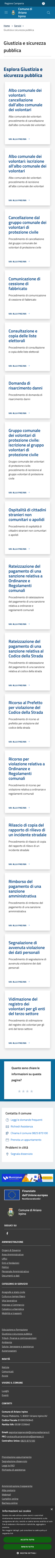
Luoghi (5, 1391)
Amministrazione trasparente (17, 1486)
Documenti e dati (11, 1275)
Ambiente (7, 1342)
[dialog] (27, 1532)
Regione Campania (14, 3)
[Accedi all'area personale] (43, 3)
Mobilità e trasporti (12, 1313)
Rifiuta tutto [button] (27, 1546)
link (11, 1533)
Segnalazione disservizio (14, 1461)
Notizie (5, 1367)
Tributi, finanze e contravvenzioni (19, 1338)
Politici (5, 1267)
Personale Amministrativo (15, 1271)
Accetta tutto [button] (27, 1539)
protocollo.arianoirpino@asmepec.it (25, 1436)
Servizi (17, 26)
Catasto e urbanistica (13, 1309)
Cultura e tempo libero (13, 1296)
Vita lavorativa (9, 1300)
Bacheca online (10, 1503)
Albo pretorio (8, 1490)
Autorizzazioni (9, 1351)
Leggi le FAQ (8, 1465)
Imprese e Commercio (13, 1305)
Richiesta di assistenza (13, 1470)
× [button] (51, 1509)
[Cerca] (48, 13)
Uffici (4, 1258)
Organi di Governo (11, 1250)
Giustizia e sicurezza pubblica (17, 1334)
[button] (27, 1553)
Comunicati (8, 1371)
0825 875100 (28, 1440)
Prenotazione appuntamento (16, 1457)
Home (7, 26)
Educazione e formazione (15, 1329)
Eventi (5, 1395)
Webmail (6, 1494)
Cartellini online (10, 1499)
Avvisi (5, 1375)
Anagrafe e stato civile (13, 1292)
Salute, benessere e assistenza (18, 1346)
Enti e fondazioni (10, 1263)
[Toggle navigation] (6, 12)
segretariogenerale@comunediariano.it (29, 1432)
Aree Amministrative (13, 1254)
